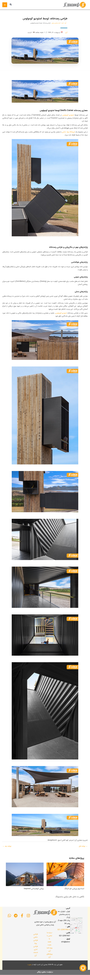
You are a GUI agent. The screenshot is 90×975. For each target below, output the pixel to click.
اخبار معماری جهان (56, 23)
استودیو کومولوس (68, 115)
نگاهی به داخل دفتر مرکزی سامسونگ (69, 896)
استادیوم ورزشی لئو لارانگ (74, 888)
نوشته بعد (7, 846)
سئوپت (29, 964)
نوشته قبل (83, 846)
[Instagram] (28, 915)
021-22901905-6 (64, 929)
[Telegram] (15, 915)
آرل (65, 23)
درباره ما (49, 932)
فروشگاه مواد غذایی (68, 132)
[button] (10, 5)
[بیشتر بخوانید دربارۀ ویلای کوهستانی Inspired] (25, 874)
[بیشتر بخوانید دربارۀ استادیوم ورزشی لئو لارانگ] (65, 874)
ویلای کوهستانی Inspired (34, 888)
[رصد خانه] (45, 91)
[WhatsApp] (9, 915)
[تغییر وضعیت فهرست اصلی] (4, 4)
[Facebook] (22, 915)
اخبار (63, 23)
